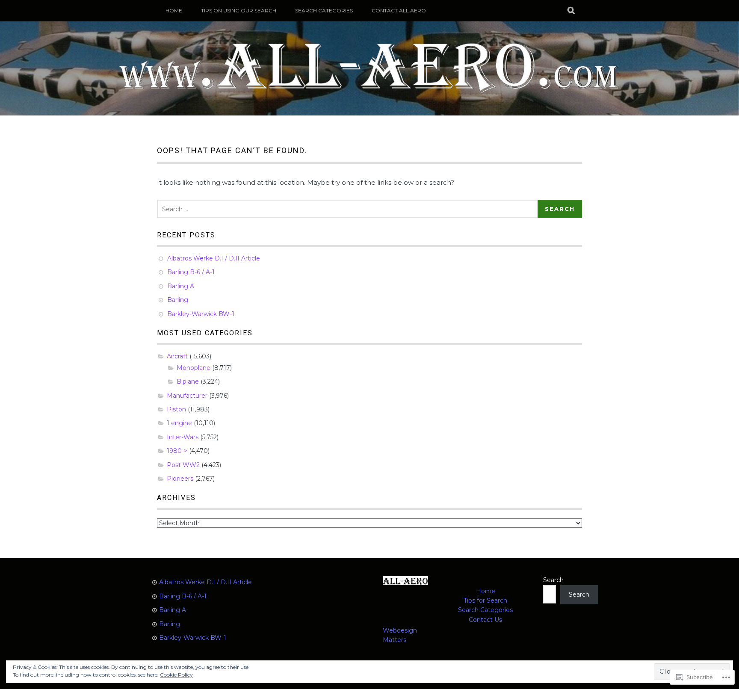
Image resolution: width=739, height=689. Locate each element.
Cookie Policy (176, 674)
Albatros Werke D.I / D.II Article (213, 258)
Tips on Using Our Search (238, 10)
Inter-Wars (182, 437)
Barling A (180, 286)
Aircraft (177, 356)
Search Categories (324, 10)
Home (485, 591)
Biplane (188, 381)
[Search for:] (349, 209)
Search (553, 580)
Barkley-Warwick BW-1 (200, 314)
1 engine (179, 423)
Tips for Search (485, 600)
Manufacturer (187, 395)
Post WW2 (183, 465)
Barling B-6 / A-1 (191, 272)
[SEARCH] (571, 10)
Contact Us (485, 620)
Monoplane (193, 368)
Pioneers (180, 478)
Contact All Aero (399, 10)
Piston (176, 409)
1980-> (177, 451)
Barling (177, 300)
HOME (174, 10)
